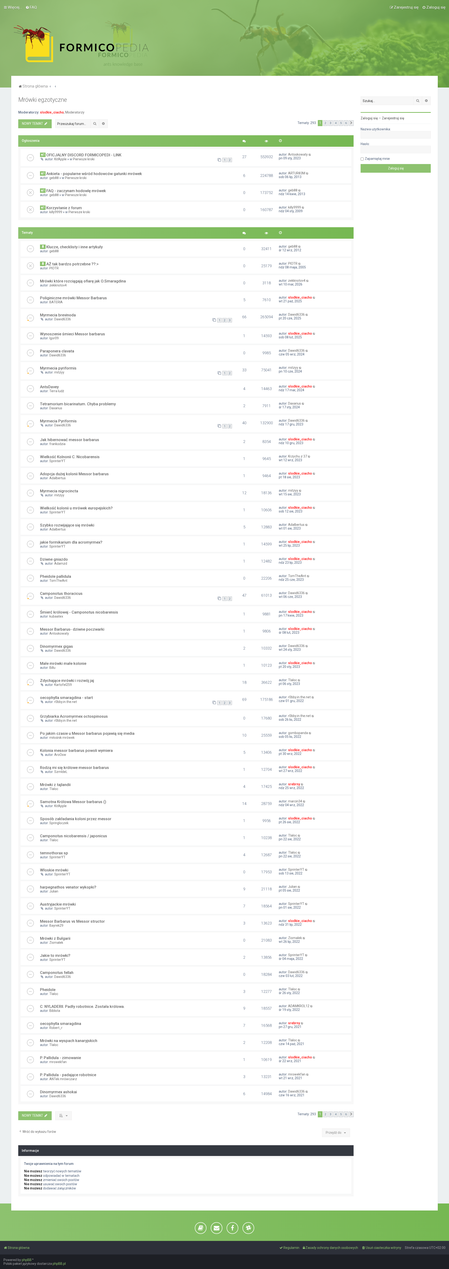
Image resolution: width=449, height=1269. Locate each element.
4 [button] (336, 123)
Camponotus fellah (56, 972)
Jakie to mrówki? (55, 955)
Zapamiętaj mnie (377, 159)
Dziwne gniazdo (54, 559)
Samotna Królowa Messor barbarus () (73, 801)
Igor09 (54, 338)
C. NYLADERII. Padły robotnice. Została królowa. (82, 1006)
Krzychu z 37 (297, 456)
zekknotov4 (58, 285)
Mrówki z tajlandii (55, 784)
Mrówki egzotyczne (42, 99)
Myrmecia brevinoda (58, 315)
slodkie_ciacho (52, 112)
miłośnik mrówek (62, 737)
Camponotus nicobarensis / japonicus (73, 836)
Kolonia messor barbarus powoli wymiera (76, 750)
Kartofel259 (63, 685)
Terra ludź (56, 391)
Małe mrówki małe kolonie (63, 663)
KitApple (60, 159)
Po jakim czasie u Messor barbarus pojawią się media (87, 733)
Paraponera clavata (57, 351)
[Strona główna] (81, 43)
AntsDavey (49, 386)
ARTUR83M (296, 173)
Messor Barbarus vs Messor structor (72, 921)
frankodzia (57, 444)
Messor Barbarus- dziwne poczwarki (72, 629)
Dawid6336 (62, 319)
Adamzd (60, 563)
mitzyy (59, 372)
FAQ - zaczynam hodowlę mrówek (76, 190)
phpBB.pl (59, 1263)
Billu (52, 667)
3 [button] (330, 123)
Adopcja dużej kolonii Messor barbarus (74, 474)
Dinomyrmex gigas (56, 646)
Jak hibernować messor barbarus (69, 439)
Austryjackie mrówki (58, 904)
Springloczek (59, 823)
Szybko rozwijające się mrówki (67, 525)
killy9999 (55, 212)
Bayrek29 (56, 925)
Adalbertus (57, 478)
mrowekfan (58, 1062)
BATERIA (56, 302)
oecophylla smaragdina (60, 1023)
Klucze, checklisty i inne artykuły (74, 247)
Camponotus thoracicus (61, 593)
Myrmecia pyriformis (58, 368)
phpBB (27, 1260)
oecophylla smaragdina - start (66, 697)
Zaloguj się (369, 118)
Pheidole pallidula (55, 576)
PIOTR (54, 268)
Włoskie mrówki (54, 870)
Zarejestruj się (393, 118)
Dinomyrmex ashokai (58, 1092)
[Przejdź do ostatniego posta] (309, 154)
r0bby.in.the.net (65, 702)
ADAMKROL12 (298, 1006)
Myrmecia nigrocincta (59, 491)
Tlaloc (292, 680)
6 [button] (346, 123)
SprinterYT (57, 461)
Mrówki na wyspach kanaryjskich (68, 1040)
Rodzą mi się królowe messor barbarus (74, 767)
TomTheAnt (58, 580)
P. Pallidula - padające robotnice (68, 1074)
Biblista (54, 1011)
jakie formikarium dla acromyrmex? (71, 542)
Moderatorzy (74, 112)
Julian (53, 891)
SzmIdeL (60, 772)
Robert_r (55, 1028)
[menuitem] (31, 7)
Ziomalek (56, 942)
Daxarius (55, 408)
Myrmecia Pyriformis (58, 421)
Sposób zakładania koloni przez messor (75, 818)
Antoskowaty (298, 154)
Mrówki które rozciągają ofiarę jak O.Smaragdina (83, 281)
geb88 (54, 178)
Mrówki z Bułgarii (55, 938)
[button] (351, 123)
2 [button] (325, 123)
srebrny (294, 784)
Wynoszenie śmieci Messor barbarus (72, 334)
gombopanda (298, 733)
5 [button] (341, 123)
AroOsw (60, 755)
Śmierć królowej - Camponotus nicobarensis (79, 612)
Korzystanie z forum (64, 207)
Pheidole (47, 989)
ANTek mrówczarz (63, 1079)
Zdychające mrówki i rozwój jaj (67, 680)
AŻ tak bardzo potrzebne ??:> (72, 264)
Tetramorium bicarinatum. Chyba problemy (78, 404)
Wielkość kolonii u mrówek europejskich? (76, 508)
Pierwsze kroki (83, 159)
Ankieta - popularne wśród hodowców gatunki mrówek (94, 173)
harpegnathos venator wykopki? (68, 887)
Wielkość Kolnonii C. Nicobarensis (70, 456)
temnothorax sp (54, 853)
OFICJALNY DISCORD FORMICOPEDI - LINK (83, 155)
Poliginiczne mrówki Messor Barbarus (73, 298)
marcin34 (295, 801)
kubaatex (56, 616)
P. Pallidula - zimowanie (60, 1057)
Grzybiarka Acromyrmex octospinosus (74, 716)
